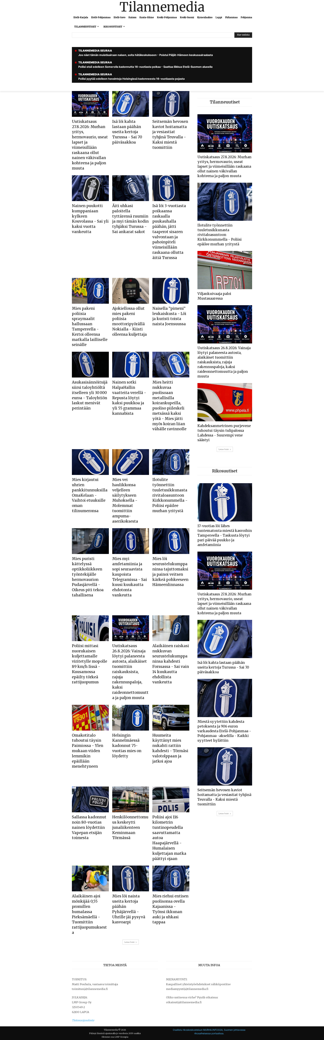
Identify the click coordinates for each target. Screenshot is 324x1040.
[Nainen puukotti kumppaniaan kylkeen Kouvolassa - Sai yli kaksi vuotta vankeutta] (90, 188)
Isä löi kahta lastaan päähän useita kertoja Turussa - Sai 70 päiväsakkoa (127, 132)
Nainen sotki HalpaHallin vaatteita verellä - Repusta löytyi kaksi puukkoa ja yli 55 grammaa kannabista (129, 398)
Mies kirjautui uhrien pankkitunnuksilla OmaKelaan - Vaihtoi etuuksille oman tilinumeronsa (89, 495)
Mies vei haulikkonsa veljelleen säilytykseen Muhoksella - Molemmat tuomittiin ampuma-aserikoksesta (125, 500)
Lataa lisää (129, 942)
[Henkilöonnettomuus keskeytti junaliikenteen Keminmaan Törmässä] (130, 799)
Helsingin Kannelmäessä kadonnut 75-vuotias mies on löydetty (126, 745)
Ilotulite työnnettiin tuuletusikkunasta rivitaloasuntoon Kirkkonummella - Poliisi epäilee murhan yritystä (169, 495)
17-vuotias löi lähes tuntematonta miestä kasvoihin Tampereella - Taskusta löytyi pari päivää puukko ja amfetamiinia (224, 535)
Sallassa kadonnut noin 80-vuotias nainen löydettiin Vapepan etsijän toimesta (89, 827)
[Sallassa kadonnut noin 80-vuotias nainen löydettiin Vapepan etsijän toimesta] (90, 799)
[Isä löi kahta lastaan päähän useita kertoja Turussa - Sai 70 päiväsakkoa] (130, 104)
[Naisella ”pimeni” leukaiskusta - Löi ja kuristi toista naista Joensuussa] (170, 291)
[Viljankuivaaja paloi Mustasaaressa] (224, 270)
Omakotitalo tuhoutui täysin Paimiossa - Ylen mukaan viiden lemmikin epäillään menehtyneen (87, 751)
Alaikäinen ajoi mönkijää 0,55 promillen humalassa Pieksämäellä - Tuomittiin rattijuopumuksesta (89, 914)
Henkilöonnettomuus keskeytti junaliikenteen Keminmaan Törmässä (130, 827)
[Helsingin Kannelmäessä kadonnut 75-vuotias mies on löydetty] (130, 718)
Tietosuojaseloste (83, 1020)
